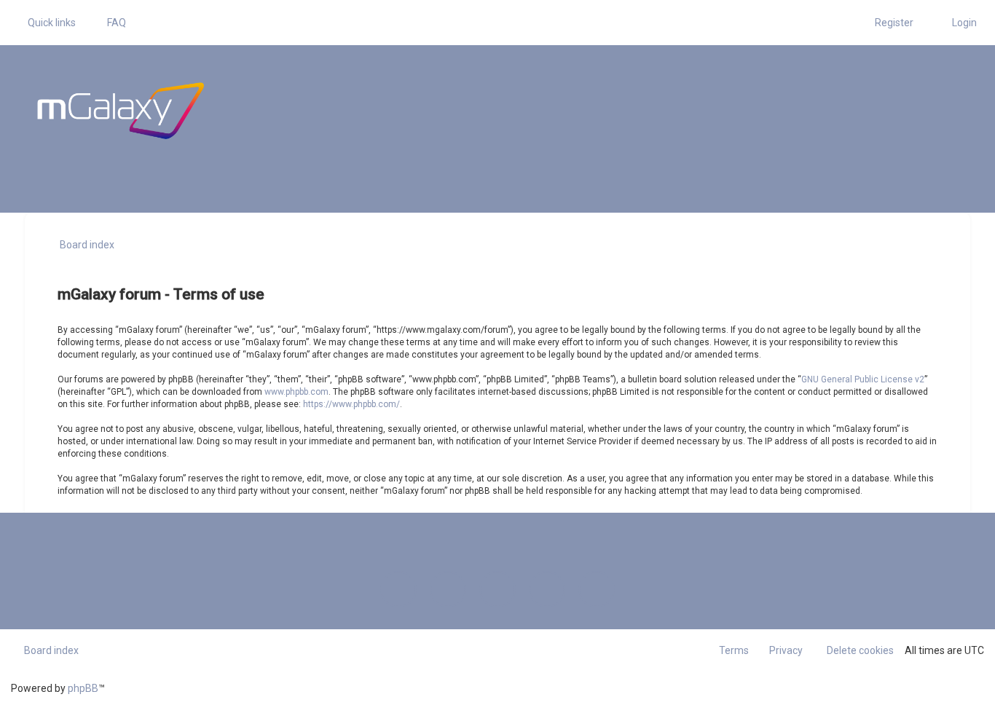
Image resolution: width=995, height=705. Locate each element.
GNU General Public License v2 (862, 379)
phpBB (83, 688)
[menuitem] (110, 22)
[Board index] (120, 111)
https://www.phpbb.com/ (351, 404)
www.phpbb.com (296, 392)
